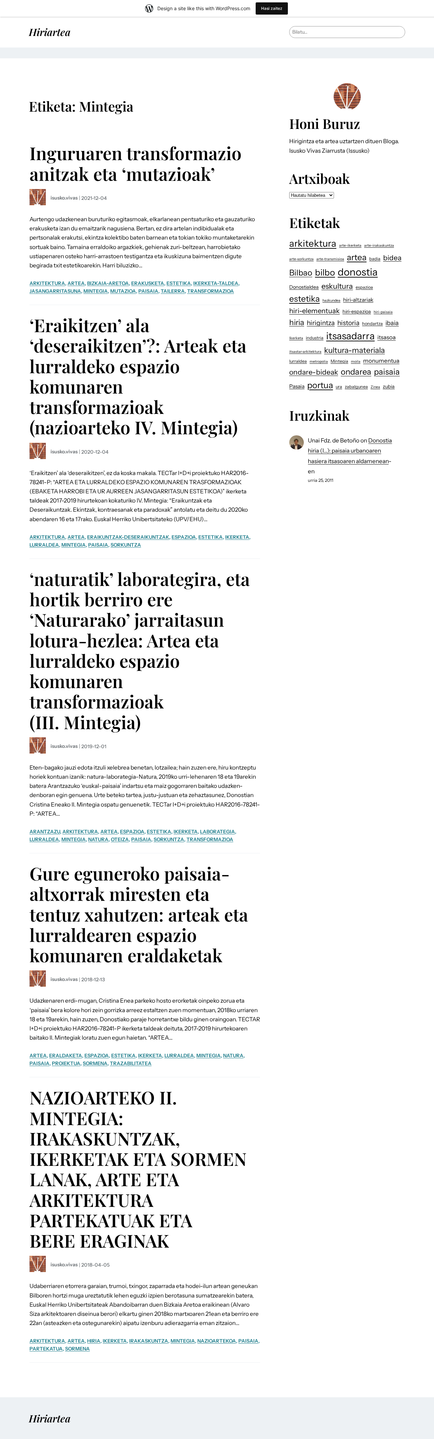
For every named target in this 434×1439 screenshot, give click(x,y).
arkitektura (47, 283)
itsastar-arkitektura (305, 351)
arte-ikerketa (350, 245)
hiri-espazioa (356, 311)
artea (76, 283)
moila (355, 361)
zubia (389, 386)
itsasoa (386, 337)
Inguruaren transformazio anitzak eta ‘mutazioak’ (135, 163)
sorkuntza (126, 545)
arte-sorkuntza (301, 259)
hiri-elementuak (314, 310)
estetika (178, 283)
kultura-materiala (354, 350)
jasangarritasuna (55, 291)
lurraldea (44, 545)
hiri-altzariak (358, 300)
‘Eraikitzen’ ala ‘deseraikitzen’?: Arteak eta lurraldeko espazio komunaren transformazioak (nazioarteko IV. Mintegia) (137, 376)
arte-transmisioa (330, 259)
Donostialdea (304, 287)
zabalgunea (356, 386)
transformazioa (210, 291)
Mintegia (95, 291)
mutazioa (123, 291)
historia (348, 323)
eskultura (337, 286)
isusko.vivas (64, 198)
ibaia (392, 323)
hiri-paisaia (383, 312)
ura (339, 386)
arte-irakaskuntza (379, 245)
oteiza (120, 839)
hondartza (372, 323)
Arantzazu (44, 832)
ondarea (356, 372)
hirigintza (321, 323)
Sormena (95, 1063)
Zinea (375, 387)
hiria (93, 1341)
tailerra (173, 291)
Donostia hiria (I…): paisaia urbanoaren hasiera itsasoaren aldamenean (350, 451)
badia (374, 258)
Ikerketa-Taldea (215, 283)
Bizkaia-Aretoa (108, 283)
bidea (392, 257)
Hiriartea (50, 31)
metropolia (319, 361)
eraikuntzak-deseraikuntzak (128, 537)
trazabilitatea (131, 1063)
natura (98, 839)
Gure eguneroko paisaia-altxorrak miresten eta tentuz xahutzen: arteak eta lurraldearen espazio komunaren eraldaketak (138, 914)
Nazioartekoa (216, 1341)
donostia (358, 272)
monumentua (381, 360)
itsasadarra (350, 336)
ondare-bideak (313, 372)
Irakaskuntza (148, 1341)
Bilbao (300, 273)
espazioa (184, 537)
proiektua (66, 1063)
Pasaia (296, 386)
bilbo (325, 272)
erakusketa (147, 283)
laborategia (217, 832)
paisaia (148, 291)
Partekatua (46, 1349)
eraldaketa (65, 1056)
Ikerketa (237, 537)
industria (314, 337)
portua (320, 385)
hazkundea (331, 300)
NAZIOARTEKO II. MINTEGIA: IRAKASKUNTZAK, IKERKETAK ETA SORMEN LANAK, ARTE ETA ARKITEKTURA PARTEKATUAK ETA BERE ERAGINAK (137, 1168)
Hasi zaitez (271, 8)
